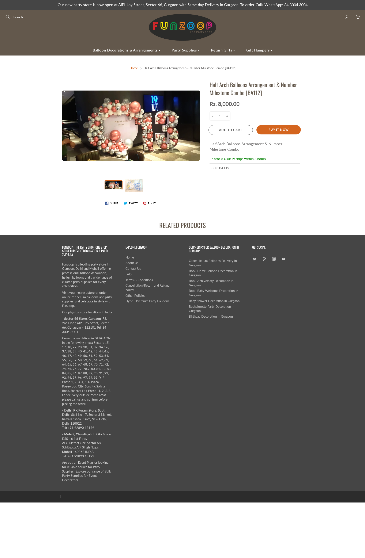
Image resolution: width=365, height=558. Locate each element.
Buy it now (278, 129)
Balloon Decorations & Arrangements (126, 50)
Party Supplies (185, 50)
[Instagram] (274, 259)
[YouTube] (283, 259)
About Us (132, 263)
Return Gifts (222, 50)
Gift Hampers (258, 50)
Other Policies (135, 295)
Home (134, 68)
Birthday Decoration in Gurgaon (211, 316)
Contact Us (133, 268)
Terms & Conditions (139, 280)
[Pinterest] (264, 259)
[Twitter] (254, 259)
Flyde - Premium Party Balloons (147, 301)
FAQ (128, 274)
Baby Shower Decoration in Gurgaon (214, 301)
